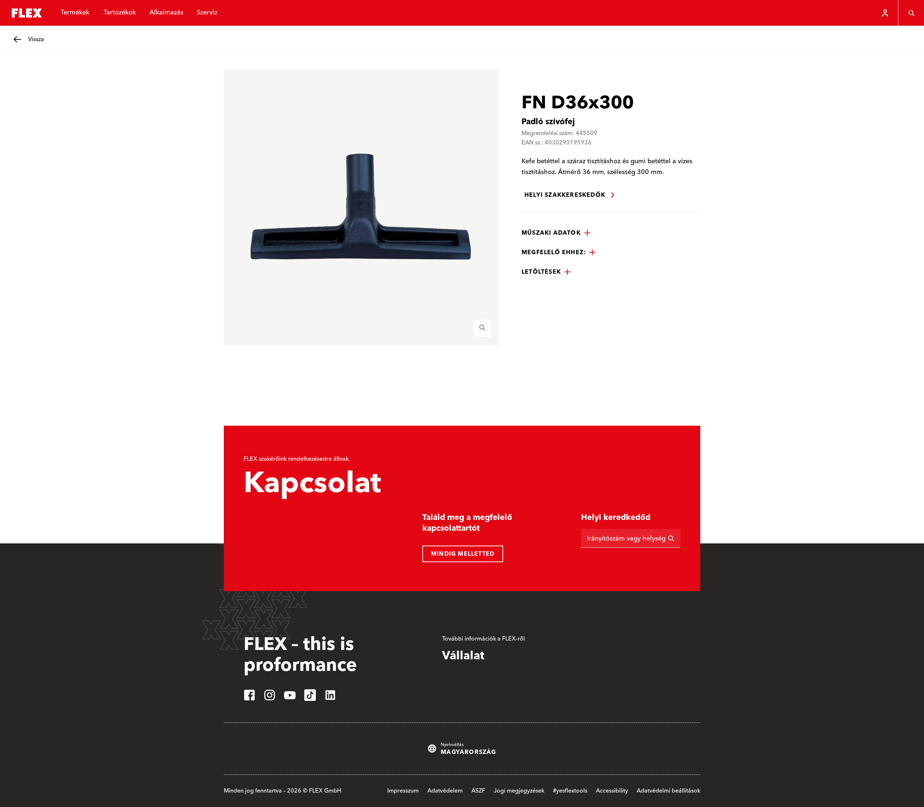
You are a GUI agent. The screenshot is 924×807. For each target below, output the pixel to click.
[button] (556, 233)
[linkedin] (330, 695)
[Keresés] (911, 13)
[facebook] (249, 695)
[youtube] (290, 695)
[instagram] (270, 695)
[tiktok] (310, 695)
